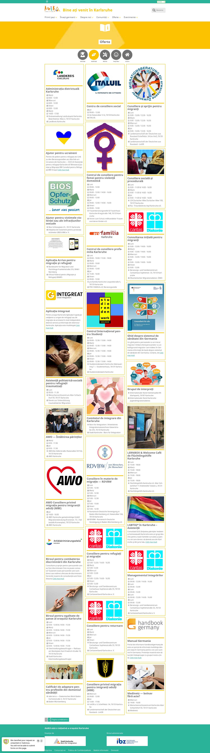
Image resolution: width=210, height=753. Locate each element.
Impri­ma (48, 750)
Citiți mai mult (63, 170)
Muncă (105, 61)
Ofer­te (115, 17)
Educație (82, 61)
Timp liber (116, 61)
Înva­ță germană (67, 17)
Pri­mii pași (50, 17)
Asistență (94, 61)
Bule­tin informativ (101, 750)
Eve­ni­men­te (130, 17)
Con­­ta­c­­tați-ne (60, 750)
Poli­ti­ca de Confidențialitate (79, 750)
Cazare (127, 61)
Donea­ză (114, 750)
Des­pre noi (85, 17)
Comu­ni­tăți (101, 17)
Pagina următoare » (60, 719)
